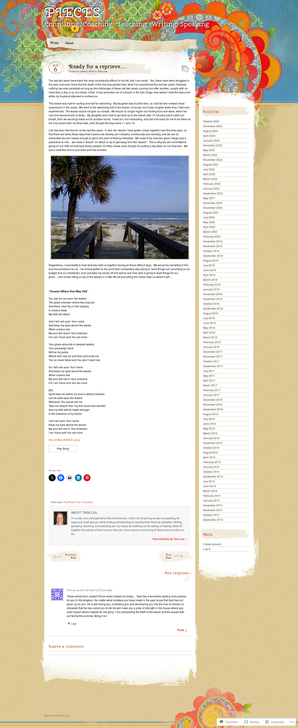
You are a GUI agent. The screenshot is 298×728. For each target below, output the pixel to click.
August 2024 (210, 131)
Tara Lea (102, 71)
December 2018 (212, 294)
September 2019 (213, 255)
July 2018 (209, 318)
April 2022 (209, 174)
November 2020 (212, 207)
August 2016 (210, 414)
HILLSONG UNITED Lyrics (64, 440)
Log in (207, 549)
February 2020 (212, 236)
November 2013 (212, 510)
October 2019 (211, 251)
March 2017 (210, 385)
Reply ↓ (182, 630)
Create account (212, 544)
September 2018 (213, 308)
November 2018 (212, 299)
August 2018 (210, 313)
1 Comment (86, 502)
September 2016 (213, 409)
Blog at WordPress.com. (57, 715)
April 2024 (209, 135)
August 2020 (210, 212)
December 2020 (212, 203)
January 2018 (211, 347)
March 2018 (210, 337)
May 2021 (209, 198)
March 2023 (210, 155)
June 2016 (209, 423)
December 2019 (212, 241)
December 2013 (212, 505)
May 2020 (209, 222)
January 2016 (211, 438)
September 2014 (213, 476)
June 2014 (209, 486)
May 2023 (209, 150)
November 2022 (212, 159)
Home (54, 42)
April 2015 (209, 457)
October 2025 (211, 121)
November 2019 (212, 246)
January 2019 (211, 289)
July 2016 (209, 419)
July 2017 (209, 371)
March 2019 (210, 279)
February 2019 (212, 284)
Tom (69, 590)
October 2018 (211, 303)
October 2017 (211, 361)
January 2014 (211, 500)
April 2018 (209, 332)
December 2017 (212, 351)
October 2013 (211, 515)
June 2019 (209, 270)
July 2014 (209, 481)
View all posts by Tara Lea (169, 539)
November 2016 (212, 404)
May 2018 (209, 327)
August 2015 (210, 452)
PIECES (72, 12)
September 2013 (213, 519)
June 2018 (209, 323)
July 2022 (209, 169)
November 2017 (212, 356)
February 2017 (212, 390)
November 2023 (212, 145)
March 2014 (210, 491)
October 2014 (211, 471)
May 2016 (209, 428)
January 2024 (211, 140)
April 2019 (209, 275)
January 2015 (211, 467)
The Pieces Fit (71, 502)
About (69, 42)
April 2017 (209, 380)
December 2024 (212, 126)
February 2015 (212, 462)
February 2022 (212, 183)
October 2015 (211, 447)
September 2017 (213, 366)
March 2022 (210, 179)
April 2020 (209, 227)
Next (168, 556)
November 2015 (212, 443)
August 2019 (210, 260)
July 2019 (209, 265)
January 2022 (211, 188)
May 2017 (209, 375)
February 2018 (212, 342)
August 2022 (210, 164)
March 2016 (210, 433)
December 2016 (212, 399)
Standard (184, 67)
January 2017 (211, 395)
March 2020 (210, 231)
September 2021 (213, 193)
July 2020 (209, 217)
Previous (70, 556)
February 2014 (212, 495)
